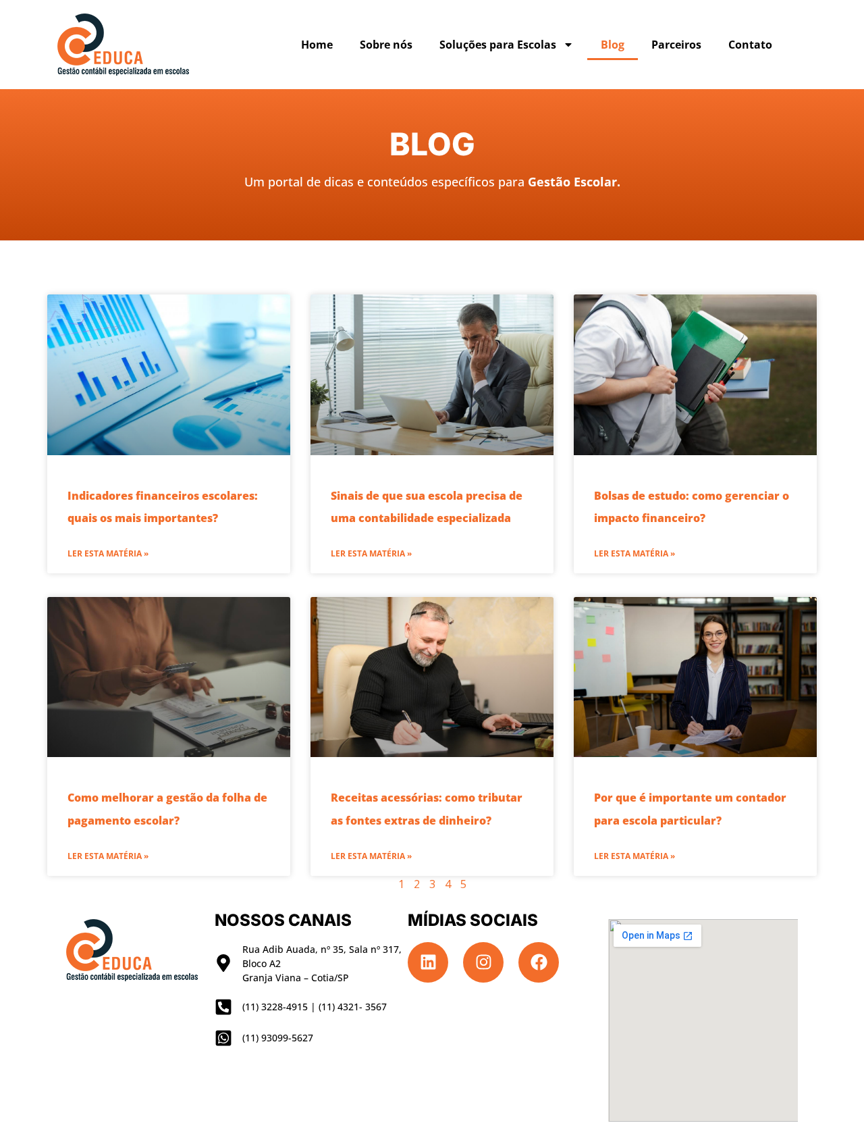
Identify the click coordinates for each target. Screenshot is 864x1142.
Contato (750, 44)
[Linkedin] (428, 962)
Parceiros (676, 44)
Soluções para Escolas (497, 44)
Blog (612, 44)
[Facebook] (538, 962)
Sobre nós (386, 44)
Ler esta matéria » (108, 553)
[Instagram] (483, 962)
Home (317, 44)
